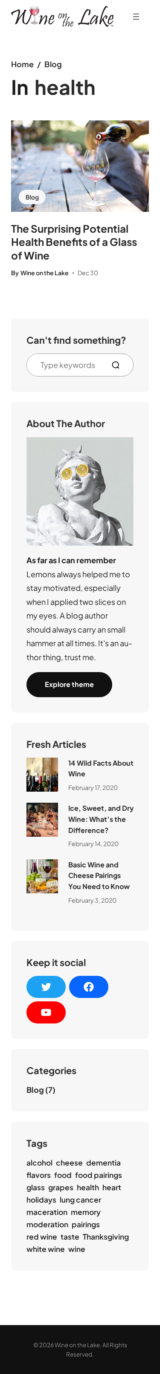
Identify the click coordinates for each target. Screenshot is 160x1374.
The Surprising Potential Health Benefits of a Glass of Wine (74, 242)
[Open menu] (136, 16)
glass (35, 1187)
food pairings (98, 1175)
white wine (45, 1249)
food (63, 1175)
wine (76, 1249)
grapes (60, 1187)
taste (70, 1236)
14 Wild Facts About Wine (101, 768)
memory (86, 1212)
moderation (47, 1224)
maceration (46, 1212)
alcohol (39, 1162)
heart (111, 1187)
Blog (53, 64)
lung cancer (80, 1199)
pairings (86, 1224)
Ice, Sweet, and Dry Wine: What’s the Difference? (101, 819)
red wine (41, 1236)
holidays (41, 1199)
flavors (38, 1175)
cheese (69, 1162)
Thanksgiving (106, 1236)
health (88, 1187)
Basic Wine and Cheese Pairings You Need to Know (99, 875)
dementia (103, 1162)
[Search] (119, 365)
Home (22, 64)
